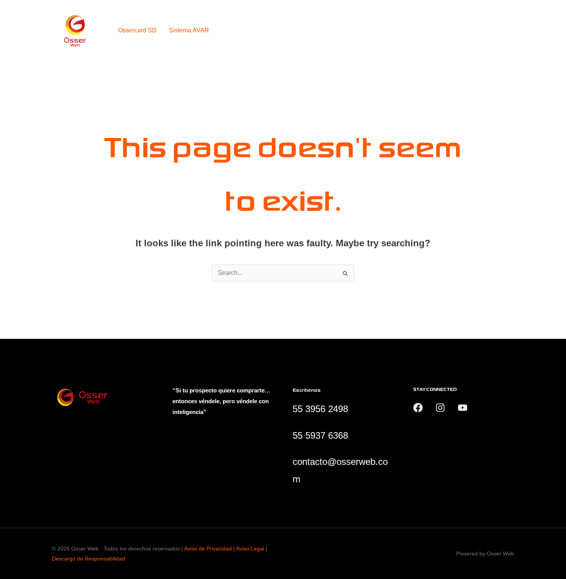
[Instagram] (440, 407)
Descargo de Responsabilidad (88, 558)
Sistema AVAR (189, 30)
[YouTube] (462, 407)
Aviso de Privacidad (208, 548)
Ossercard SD (137, 30)
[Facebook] (418, 407)
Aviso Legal (250, 548)
